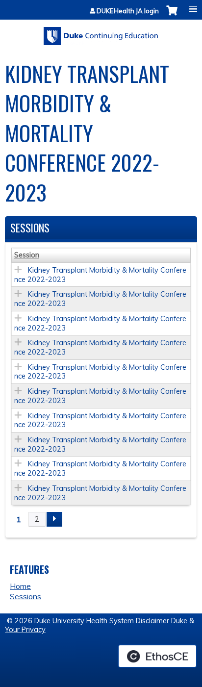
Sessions (25, 596)
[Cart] (171, 15)
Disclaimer (152, 620)
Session (26, 255)
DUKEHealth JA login (128, 11)
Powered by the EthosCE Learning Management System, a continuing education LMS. (157, 656)
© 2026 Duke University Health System (70, 620)
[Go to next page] (54, 519)
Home (20, 586)
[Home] (101, 33)
